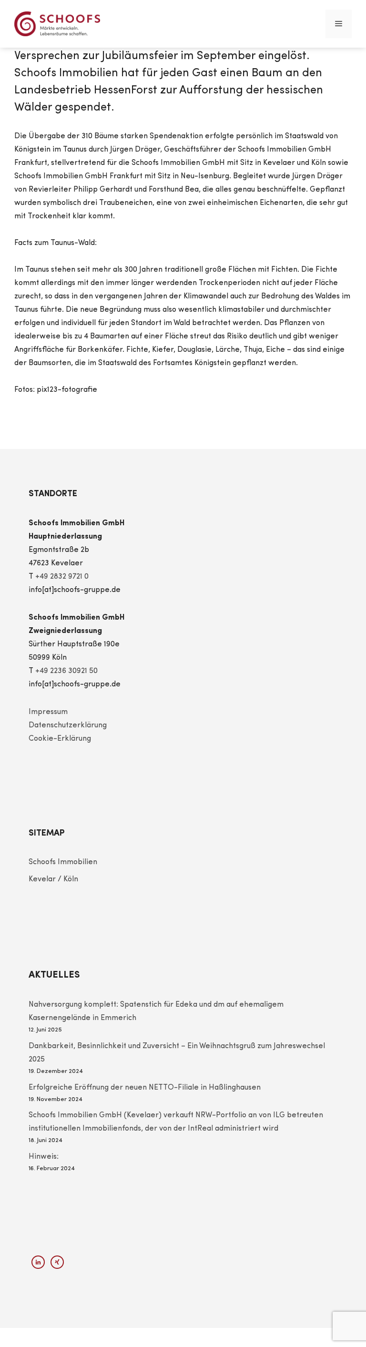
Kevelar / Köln (53, 879)
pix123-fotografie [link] (67, 390)
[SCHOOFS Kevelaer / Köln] (57, 24)
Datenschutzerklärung (68, 725)
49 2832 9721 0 (64, 577)
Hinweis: (44, 1157)
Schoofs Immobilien (63, 862)
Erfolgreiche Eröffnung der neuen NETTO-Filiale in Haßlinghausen (145, 1088)
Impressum (48, 712)
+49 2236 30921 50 (66, 671)
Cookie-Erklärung (60, 739)
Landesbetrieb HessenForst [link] (85, 90)
